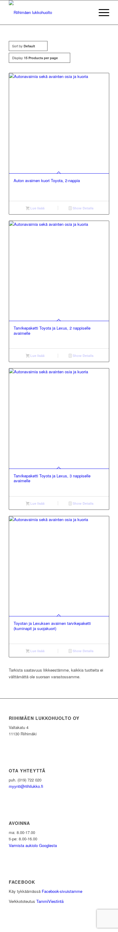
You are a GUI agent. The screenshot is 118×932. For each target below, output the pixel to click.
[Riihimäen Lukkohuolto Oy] (49, 12)
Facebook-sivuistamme (62, 891)
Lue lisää (36, 208)
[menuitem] (101, 12)
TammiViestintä (50, 901)
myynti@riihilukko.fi (26, 786)
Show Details (82, 208)
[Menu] (101, 12)
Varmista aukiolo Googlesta (33, 845)
